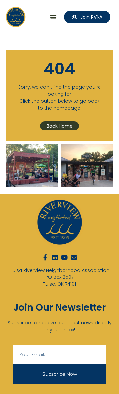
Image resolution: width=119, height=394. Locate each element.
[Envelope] (74, 257)
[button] (53, 17)
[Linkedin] (55, 257)
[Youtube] (64, 257)
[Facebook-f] (45, 257)
